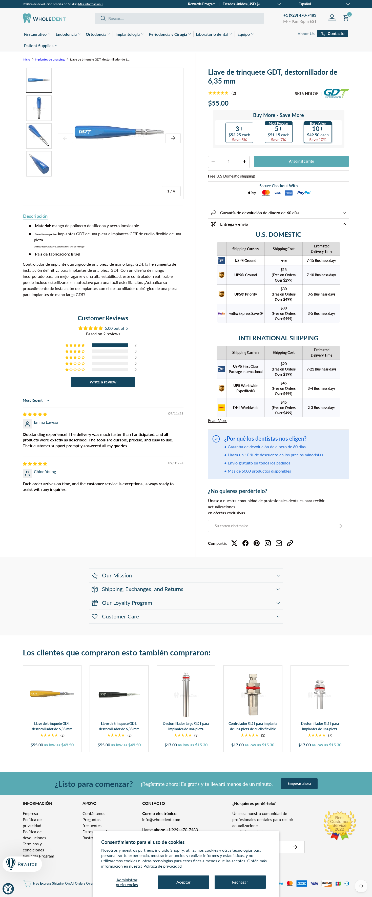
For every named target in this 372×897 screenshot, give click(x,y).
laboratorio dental (212, 34)
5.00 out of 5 (116, 328)
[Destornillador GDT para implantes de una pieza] (320, 695)
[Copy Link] (290, 543)
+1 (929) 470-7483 (299, 15)
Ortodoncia (96, 34)
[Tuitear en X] (234, 543)
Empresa (30, 813)
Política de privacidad (162, 866)
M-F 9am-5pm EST (300, 21)
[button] (75, 345)
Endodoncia (66, 34)
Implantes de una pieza (50, 59)
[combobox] (179, 18)
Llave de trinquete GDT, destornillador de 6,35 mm (100, 59)
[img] (35, 414)
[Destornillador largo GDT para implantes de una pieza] (186, 695)
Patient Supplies (38, 45)
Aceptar (183, 882)
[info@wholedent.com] (278, 543)
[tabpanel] (103, 260)
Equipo (243, 34)
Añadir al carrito (301, 161)
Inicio (26, 59)
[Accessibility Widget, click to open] (8, 888)
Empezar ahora (299, 783)
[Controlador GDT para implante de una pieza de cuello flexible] (253, 695)
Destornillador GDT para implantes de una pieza (320, 726)
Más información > (90, 4)
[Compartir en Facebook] (245, 543)
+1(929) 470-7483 (170, 829)
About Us (306, 33)
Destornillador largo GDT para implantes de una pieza (186, 726)
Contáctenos (93, 813)
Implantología (127, 34)
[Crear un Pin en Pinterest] (256, 543)
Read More (217, 420)
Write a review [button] (103, 381)
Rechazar (240, 882)
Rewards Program (202, 4)
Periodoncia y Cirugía (168, 34)
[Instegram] (267, 543)
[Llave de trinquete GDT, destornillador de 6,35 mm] (52, 695)
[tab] (35, 216)
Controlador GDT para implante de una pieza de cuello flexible (253, 726)
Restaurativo (35, 34)
